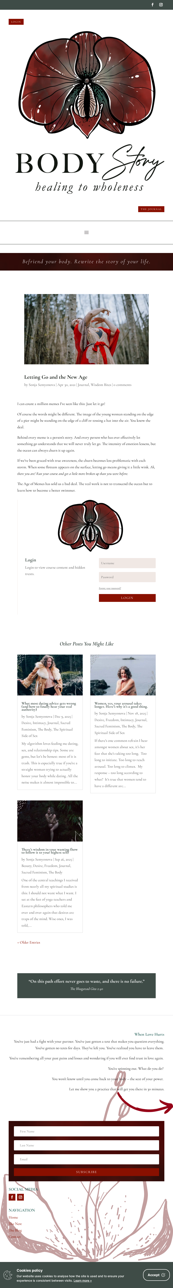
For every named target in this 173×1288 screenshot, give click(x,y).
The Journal (151, 209)
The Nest (15, 1223)
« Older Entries (28, 942)
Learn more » (83, 1280)
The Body (44, 729)
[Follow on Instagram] (161, 4)
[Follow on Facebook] (152, 4)
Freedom (50, 865)
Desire (26, 722)
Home (13, 1217)
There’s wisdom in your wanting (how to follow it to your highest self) (50, 851)
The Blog (15, 1230)
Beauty (26, 865)
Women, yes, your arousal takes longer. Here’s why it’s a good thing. (121, 705)
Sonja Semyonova (42, 384)
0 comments (122, 384)
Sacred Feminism (34, 872)
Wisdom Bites (101, 384)
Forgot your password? (110, 588)
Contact (15, 1236)
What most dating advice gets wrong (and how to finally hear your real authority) (49, 706)
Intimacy (39, 722)
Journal (83, 384)
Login (16, 21)
